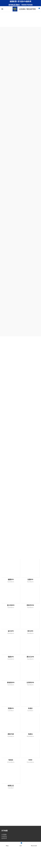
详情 (20, 459)
